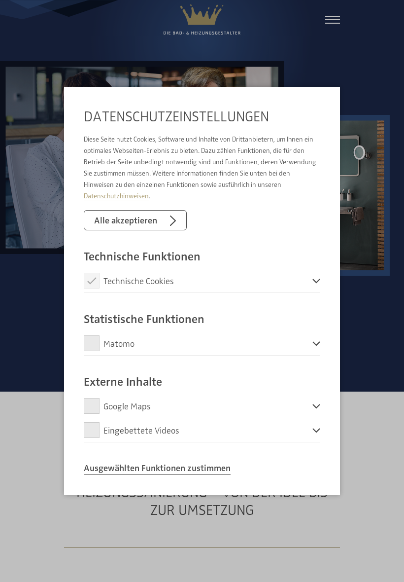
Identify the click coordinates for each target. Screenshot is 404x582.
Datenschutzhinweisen (116, 195)
